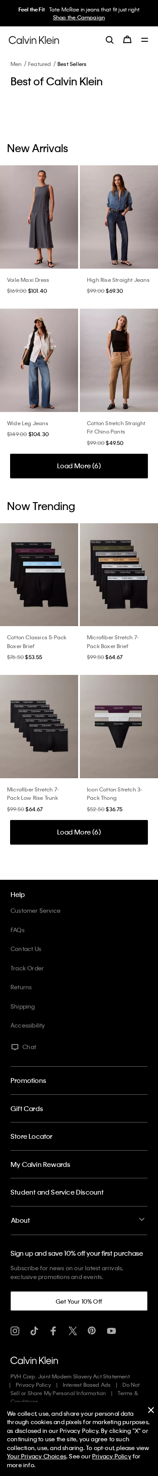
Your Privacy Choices (36, 1456)
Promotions (28, 1080)
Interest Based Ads (87, 1384)
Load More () (79, 465)
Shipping (23, 1006)
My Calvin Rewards (40, 1164)
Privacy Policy (33, 1384)
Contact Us (26, 948)
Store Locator (32, 1136)
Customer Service (36, 910)
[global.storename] (34, 39)
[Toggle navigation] (144, 40)
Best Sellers (71, 63)
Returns (21, 987)
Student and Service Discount (57, 1192)
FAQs (18, 929)
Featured (39, 63)
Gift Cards (27, 1108)
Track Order (27, 968)
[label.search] (109, 39)
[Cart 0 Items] (127, 39)
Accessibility (28, 1025)
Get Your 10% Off (79, 1301)
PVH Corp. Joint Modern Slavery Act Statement (70, 1376)
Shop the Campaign (79, 17)
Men (16, 63)
